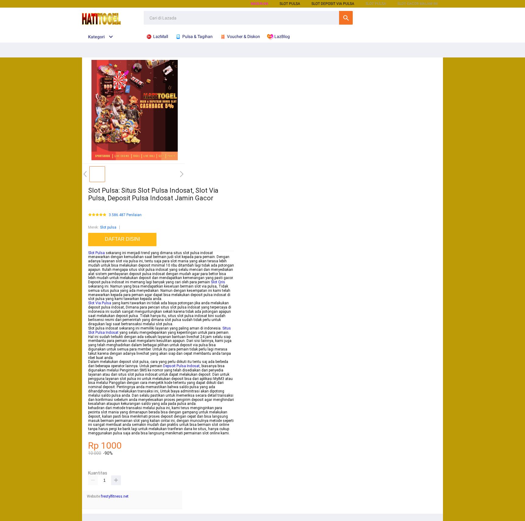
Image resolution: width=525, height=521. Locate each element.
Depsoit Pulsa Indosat (181, 366)
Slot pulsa (108, 227)
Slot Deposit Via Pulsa (332, 4)
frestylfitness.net (115, 496)
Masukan (259, 4)
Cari (346, 18)
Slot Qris (218, 282)
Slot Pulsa (96, 253)
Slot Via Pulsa (99, 303)
